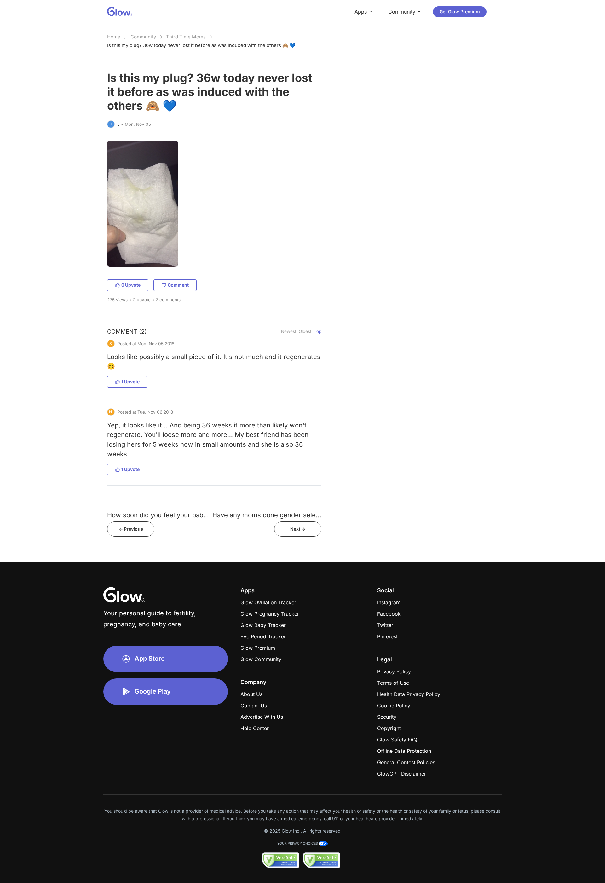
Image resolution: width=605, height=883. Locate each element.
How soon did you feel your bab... (158, 515)
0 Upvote (131, 285)
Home (113, 37)
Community (143, 37)
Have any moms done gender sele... (266, 515)
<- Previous (131, 529)
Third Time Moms (186, 37)
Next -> (297, 529)
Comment (178, 285)
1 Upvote (130, 381)
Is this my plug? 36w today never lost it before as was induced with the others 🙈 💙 (201, 45)
